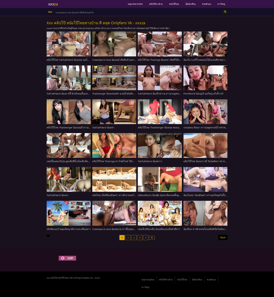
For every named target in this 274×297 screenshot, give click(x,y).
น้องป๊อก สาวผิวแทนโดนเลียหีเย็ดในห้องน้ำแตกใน (209, 229)
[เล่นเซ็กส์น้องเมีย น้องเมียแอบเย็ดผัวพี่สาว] (160, 213)
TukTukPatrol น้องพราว (150, 161)
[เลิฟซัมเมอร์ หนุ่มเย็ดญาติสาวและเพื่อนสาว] (69, 213)
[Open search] (225, 11)
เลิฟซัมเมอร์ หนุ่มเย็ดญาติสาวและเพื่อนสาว (69, 229)
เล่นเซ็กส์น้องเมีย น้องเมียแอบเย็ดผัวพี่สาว (159, 229)
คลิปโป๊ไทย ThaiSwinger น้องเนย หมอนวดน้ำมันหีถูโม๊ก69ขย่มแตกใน (174, 127)
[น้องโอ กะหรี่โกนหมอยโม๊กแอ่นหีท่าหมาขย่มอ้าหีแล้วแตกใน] (205, 44)
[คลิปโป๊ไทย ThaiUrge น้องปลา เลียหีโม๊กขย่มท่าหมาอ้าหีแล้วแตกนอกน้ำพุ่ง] (160, 44)
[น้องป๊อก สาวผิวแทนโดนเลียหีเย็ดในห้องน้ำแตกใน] (205, 213)
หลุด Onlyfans (135, 4)
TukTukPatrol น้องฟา (103, 127)
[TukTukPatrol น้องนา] (69, 179)
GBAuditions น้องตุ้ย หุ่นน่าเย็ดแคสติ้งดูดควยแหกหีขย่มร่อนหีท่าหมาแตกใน (177, 195)
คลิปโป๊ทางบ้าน (156, 4)
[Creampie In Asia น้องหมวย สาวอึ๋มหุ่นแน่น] (114, 213)
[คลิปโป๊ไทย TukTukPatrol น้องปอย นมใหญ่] (69, 44)
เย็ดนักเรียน (190, 4)
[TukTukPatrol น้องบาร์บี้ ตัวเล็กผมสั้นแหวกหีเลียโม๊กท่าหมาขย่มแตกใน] (69, 77)
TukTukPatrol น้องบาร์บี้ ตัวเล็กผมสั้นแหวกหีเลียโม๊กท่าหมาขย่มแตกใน (83, 93)
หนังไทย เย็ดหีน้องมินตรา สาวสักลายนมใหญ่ (115, 195)
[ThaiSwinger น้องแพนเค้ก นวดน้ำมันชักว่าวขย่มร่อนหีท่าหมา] (114, 77)
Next (223, 237)
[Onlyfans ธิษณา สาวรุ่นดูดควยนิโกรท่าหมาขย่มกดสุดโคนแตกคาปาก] (205, 111)
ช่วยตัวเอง (206, 4)
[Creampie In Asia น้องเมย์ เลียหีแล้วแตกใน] (114, 44)
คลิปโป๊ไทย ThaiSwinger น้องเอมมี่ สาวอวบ (69, 127)
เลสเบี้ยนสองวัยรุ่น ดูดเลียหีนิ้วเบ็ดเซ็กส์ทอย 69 (70, 161)
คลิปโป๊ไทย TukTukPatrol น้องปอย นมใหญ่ (69, 59)
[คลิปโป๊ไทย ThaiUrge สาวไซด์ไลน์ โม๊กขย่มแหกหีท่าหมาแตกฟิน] (114, 145)
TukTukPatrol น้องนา (57, 195)
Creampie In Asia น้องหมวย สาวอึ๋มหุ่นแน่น (114, 229)
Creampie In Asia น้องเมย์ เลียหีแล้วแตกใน (75, 12)
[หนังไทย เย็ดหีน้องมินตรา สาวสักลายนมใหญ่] (114, 179)
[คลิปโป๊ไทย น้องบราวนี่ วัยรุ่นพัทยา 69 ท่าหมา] (205, 145)
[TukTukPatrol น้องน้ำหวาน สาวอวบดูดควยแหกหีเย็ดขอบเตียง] (160, 77)
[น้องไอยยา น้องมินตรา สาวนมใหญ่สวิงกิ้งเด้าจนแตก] (205, 179)
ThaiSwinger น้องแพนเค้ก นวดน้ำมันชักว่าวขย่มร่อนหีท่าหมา (123, 93)
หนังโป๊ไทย (174, 4)
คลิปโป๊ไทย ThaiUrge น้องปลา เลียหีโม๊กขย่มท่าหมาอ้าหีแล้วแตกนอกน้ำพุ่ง (176, 59)
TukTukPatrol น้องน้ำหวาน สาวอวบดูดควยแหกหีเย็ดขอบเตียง (169, 93)
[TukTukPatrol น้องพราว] (160, 145)
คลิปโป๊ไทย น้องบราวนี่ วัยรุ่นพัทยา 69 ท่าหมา (206, 161)
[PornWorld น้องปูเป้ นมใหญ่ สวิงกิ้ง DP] (205, 77)
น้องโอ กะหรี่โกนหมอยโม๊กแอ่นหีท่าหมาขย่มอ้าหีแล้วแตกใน (214, 59)
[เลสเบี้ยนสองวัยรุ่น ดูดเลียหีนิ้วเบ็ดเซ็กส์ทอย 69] (69, 145)
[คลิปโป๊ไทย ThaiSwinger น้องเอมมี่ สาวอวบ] (69, 111)
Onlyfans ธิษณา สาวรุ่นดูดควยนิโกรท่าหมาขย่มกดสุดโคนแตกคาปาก (219, 127)
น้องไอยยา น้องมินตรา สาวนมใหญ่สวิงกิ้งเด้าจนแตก (210, 195)
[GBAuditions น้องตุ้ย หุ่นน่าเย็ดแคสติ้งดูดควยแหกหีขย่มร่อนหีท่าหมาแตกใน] (160, 179)
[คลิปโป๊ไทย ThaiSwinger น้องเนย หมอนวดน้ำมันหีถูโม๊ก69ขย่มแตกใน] (160, 111)
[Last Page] (152, 238)
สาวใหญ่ (221, 4)
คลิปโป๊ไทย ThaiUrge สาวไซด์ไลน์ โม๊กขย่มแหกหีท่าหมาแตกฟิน (125, 161)
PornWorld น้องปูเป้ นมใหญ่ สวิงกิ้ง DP (203, 93)
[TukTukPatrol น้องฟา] (114, 111)
